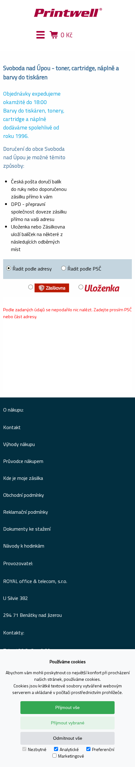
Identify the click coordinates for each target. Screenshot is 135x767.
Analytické (69, 749)
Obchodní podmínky (23, 495)
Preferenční (103, 749)
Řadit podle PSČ (84, 268)
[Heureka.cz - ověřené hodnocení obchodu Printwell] (90, 44)
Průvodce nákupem (23, 461)
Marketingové (71, 756)
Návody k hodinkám (23, 545)
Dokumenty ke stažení (27, 529)
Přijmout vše (67, 707)
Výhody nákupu (19, 444)
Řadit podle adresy (32, 268)
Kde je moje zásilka (23, 478)
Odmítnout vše (67, 738)
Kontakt (12, 427)
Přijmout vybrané (67, 722)
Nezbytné (37, 749)
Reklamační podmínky (25, 512)
